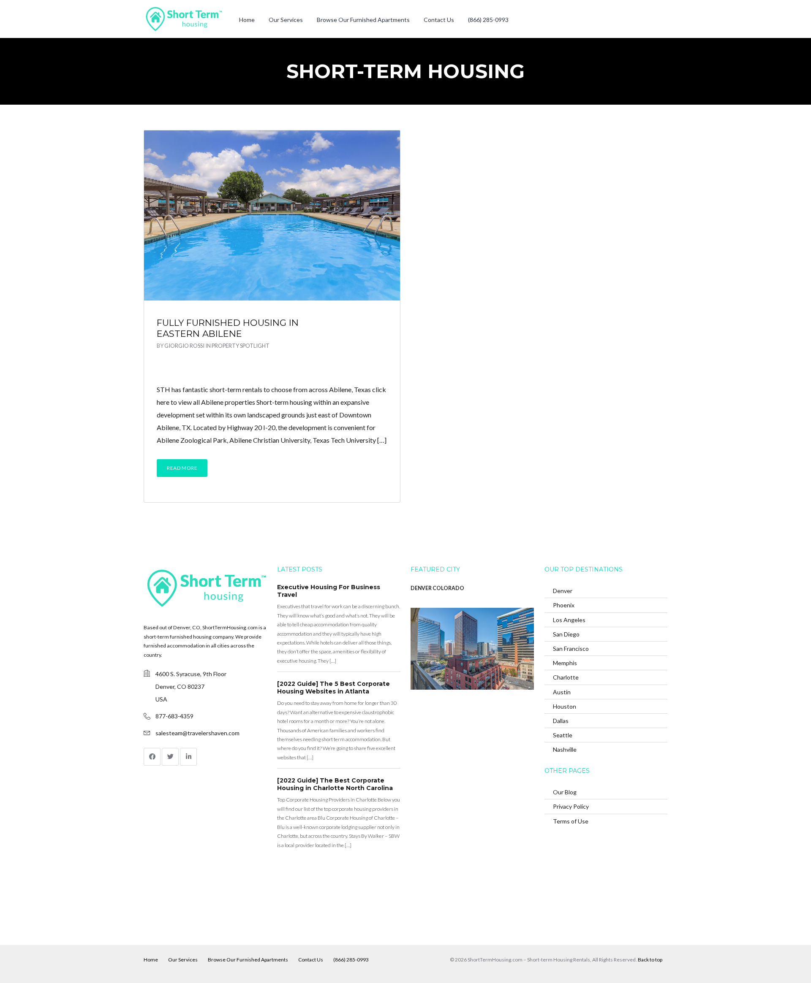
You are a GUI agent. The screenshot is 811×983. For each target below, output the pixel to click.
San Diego (566, 634)
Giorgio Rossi (184, 345)
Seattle (562, 735)
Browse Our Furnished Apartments (363, 19)
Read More (182, 468)
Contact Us (439, 19)
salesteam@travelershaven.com (197, 733)
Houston (564, 706)
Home (247, 19)
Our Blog (565, 792)
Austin (562, 692)
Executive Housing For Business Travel (328, 590)
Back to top (650, 959)
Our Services (286, 19)
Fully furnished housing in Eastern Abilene (228, 328)
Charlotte (566, 677)
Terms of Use (570, 821)
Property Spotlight (240, 345)
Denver (562, 590)
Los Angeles (569, 619)
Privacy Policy (571, 806)
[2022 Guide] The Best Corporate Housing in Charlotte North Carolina (335, 784)
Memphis (565, 662)
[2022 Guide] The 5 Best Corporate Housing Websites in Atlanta (333, 687)
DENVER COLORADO (437, 588)
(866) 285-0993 (488, 19)
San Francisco (571, 648)
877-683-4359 (174, 716)
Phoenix (563, 605)
